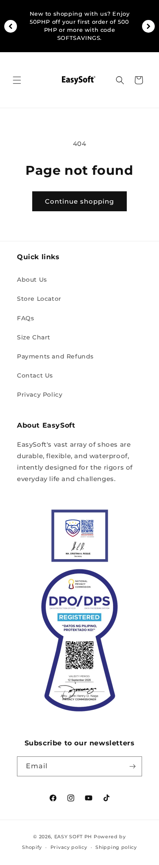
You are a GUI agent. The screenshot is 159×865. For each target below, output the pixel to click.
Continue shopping (79, 201)
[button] (17, 80)
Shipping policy (116, 847)
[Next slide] (148, 26)
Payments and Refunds (55, 356)
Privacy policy (68, 847)
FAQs (25, 318)
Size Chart (33, 337)
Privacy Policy (39, 394)
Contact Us (35, 375)
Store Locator (39, 298)
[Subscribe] (132, 766)
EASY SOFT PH (73, 837)
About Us (32, 279)
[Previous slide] (10, 26)
